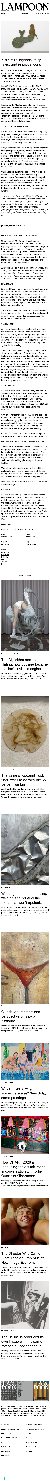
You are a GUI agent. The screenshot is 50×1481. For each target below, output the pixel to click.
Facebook (5, 552)
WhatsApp (5, 555)
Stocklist (5, 1447)
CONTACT (5, 1425)
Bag (45, 14)
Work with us (31, 1442)
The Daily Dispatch (16, 529)
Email (3, 559)
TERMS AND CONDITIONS (35, 1429)
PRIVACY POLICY (7, 1433)
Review (30, 529)
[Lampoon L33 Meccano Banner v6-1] (25, 1391)
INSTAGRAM (5, 1451)
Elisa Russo (30, 537)
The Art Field (31, 545)
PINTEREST (5, 1455)
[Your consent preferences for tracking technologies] (4, 1478)
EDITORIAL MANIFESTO (34, 1425)
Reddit (3, 564)
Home (3, 529)
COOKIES (29, 1433)
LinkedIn (4, 557)
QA (2, 1442)
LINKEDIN (29, 1451)
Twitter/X (4, 562)
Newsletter (31, 1447)
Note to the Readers (10, 1438)
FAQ (27, 1438)
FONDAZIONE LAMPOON (10, 1429)
